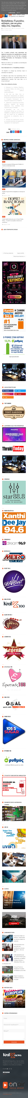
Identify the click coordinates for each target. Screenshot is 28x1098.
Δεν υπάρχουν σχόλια (7, 30)
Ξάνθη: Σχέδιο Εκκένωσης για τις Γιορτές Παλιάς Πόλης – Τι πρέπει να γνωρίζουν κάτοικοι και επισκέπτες (12, 220)
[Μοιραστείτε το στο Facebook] (11, 132)
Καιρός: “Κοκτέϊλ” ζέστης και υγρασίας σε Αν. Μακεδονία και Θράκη (12, 902)
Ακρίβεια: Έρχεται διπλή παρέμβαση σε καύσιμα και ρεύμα (13, 192)
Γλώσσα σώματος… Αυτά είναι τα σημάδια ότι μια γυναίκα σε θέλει (16, 16)
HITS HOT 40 (7, 998)
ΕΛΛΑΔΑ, (13, 129)
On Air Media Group (7, 1094)
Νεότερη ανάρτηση (8, 253)
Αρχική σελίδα (20, 253)
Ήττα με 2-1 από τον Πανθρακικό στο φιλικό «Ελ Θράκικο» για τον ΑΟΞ (20, 968)
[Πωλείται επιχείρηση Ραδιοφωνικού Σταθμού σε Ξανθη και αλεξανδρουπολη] (12, 164)
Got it (18, 12)
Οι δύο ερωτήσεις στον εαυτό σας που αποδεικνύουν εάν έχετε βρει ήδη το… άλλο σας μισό (19, 948)
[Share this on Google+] (16, 132)
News (4, 161)
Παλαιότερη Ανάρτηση (18, 256)
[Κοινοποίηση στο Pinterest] (18, 132)
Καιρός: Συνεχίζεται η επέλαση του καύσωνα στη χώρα (19, 977)
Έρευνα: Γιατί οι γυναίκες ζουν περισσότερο (12, 1002)
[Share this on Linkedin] (21, 132)
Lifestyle (11, 14)
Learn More (11, 12)
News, (18, 129)
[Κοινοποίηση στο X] (13, 132)
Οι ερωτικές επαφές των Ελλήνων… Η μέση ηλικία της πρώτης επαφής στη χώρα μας (19, 938)
